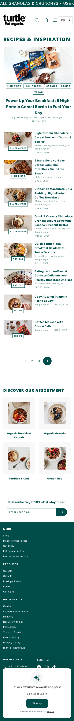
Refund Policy (11, 637)
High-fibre (14, 86)
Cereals (7, 570)
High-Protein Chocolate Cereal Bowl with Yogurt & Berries (53, 137)
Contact (8, 606)
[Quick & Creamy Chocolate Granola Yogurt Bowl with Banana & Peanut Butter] (18, 223)
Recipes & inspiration (15, 556)
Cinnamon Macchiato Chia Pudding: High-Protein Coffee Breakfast (53, 193)
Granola (8, 576)
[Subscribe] (61, 512)
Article (18, 259)
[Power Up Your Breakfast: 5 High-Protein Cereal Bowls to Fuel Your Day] (38, 66)
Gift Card (8, 591)
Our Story (8, 545)
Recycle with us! (13, 621)
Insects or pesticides (15, 540)
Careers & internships (15, 611)
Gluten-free (18, 148)
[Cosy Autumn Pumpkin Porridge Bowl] (18, 302)
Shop (6, 535)
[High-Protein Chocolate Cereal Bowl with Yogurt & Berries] (18, 140)
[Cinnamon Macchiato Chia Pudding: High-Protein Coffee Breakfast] (18, 195)
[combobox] (66, 20)
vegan (38, 92)
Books (6, 586)
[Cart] (45, 20)
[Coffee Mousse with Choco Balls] (18, 327)
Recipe (65, 86)
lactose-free (54, 228)
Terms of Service (13, 632)
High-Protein (34, 86)
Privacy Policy (11, 642)
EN (63, 20)
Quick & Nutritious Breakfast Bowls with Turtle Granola (50, 248)
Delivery (8, 616)
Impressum (9, 626)
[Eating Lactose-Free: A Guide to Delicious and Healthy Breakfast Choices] (18, 277)
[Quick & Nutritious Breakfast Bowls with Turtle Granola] (18, 250)
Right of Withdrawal (14, 647)
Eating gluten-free (14, 551)
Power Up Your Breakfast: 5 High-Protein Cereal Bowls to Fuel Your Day (39, 106)
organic (52, 86)
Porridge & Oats (12, 581)
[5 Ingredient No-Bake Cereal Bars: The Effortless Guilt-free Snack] (18, 167)
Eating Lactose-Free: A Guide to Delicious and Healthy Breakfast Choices (53, 275)
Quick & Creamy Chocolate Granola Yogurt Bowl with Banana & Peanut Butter (54, 220)
